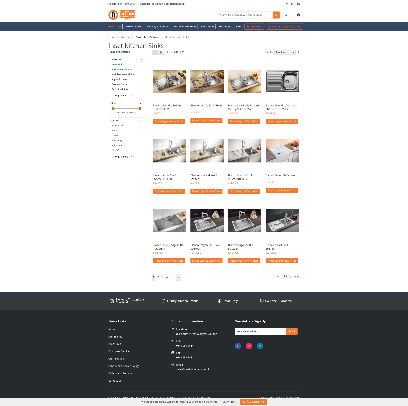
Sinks (168, 37)
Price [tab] (113, 102)
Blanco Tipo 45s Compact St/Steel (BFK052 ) (281, 107)
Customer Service (119, 351)
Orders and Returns (120, 373)
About (112, 329)
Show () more (120, 95)
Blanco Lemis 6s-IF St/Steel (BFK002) (164, 177)
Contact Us (115, 380)
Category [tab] (115, 59)
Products (126, 37)
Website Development (270, 397)
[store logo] (121, 15)
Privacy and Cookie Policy (123, 366)
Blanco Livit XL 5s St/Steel (206, 105)
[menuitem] (113, 26)
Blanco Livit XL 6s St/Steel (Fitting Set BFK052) (243, 107)
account (286, 15)
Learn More (229, 401)
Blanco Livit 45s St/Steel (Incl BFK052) (167, 107)
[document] (204, 402)
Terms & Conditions (188, 397)
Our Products (116, 358)
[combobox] (249, 15)
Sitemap (205, 397)
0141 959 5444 (184, 345)
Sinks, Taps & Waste (148, 37)
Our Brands (115, 336)
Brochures (114, 344)
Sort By (269, 52)
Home (112, 37)
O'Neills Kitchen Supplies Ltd (137, 397)
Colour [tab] (114, 120)
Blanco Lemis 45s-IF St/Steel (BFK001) (240, 177)
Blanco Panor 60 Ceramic (281, 175)
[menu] (174, 26)
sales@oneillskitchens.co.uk (192, 369)
